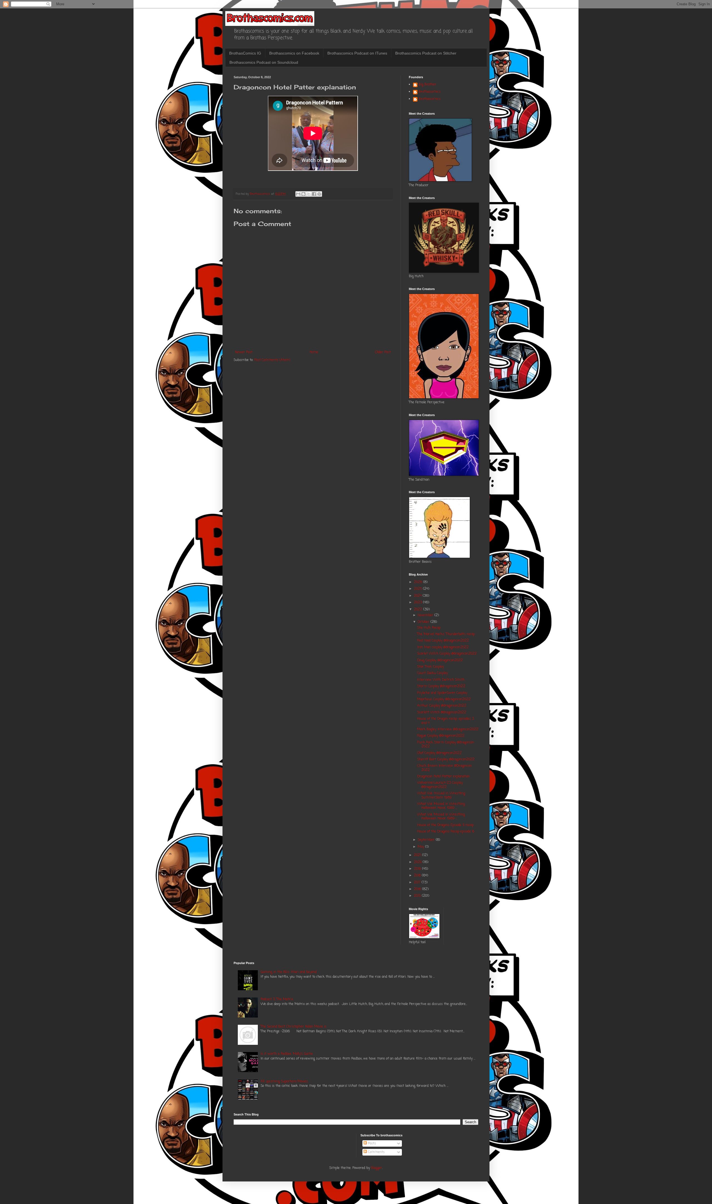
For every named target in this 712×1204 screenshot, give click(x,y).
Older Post (383, 352)
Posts (371, 1143)
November (426, 615)
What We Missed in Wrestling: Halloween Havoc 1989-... (441, 816)
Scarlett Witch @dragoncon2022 (441, 712)
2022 (418, 609)
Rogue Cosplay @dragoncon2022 (440, 735)
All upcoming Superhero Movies (284, 1081)
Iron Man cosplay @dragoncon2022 (443, 647)
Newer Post (244, 352)
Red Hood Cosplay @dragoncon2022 (443, 640)
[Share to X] (309, 194)
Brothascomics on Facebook (294, 53)
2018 (418, 875)
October (424, 622)
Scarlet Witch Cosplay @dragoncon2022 (447, 653)
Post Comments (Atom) (272, 360)
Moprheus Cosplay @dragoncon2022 (444, 699)
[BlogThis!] (303, 194)
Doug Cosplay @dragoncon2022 (440, 660)
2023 (418, 602)
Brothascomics (430, 92)
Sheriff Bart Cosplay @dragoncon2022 (445, 759)
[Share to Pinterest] (319, 194)
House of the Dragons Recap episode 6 (445, 831)
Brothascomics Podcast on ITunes (357, 53)
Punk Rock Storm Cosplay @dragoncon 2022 (445, 744)
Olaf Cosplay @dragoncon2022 (439, 753)
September (427, 839)
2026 (418, 582)
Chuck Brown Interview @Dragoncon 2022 (444, 767)
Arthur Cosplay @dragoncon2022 (441, 705)
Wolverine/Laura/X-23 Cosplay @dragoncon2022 (440, 784)
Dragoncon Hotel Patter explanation (443, 776)
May (421, 846)
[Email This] (298, 194)
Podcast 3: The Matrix (277, 999)
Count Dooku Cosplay (432, 673)
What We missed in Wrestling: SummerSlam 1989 (441, 795)
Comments (376, 1152)
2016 (418, 889)
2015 (418, 895)
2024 (418, 595)
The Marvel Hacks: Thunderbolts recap (446, 634)
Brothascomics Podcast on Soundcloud (263, 62)
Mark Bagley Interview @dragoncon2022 (447, 729)
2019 (418, 868)
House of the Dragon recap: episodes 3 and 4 (445, 720)
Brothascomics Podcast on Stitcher (425, 53)
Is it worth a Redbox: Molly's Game (287, 1053)
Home (314, 352)
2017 (418, 882)
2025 (418, 588)
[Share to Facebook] (314, 194)
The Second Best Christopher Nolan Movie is (294, 1026)
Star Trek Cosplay (430, 666)
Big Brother (427, 85)
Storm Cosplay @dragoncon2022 (441, 686)
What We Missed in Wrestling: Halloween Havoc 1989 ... (441, 806)
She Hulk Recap (429, 627)
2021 (418, 855)
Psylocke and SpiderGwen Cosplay (442, 693)
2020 (418, 862)
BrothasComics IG (245, 53)
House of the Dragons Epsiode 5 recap (445, 825)
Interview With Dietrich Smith (440, 679)
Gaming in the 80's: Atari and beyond (289, 972)
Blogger (376, 1168)
